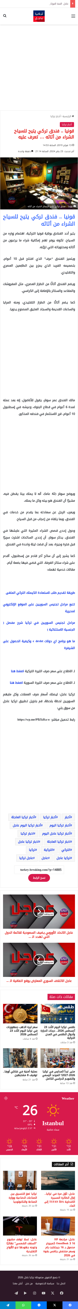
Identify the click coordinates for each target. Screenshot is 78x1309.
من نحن (29, 1283)
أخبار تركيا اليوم (60, 825)
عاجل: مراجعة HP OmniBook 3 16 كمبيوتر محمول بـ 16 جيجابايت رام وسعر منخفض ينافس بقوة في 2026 (59, 1247)
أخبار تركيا (56, 116)
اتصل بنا (61, 1283)
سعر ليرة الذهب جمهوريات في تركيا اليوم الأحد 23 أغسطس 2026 (21, 1031)
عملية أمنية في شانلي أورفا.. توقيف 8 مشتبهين (20, 1073)
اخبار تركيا (27, 833)
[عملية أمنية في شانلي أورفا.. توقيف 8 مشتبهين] (20, 1058)
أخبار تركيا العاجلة (23, 817)
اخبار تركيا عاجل (28, 842)
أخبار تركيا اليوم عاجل (27, 825)
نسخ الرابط (39, 877)
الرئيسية (67, 116)
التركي (66, 850)
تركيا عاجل (63, 858)
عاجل (45, 858)
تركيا (32, 850)
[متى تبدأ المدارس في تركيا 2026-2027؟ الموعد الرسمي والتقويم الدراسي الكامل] (58, 1058)
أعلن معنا (18, 1283)
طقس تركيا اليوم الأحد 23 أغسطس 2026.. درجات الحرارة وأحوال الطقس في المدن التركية (58, 1033)
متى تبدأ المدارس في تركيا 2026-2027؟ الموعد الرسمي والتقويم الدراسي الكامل (58, 1075)
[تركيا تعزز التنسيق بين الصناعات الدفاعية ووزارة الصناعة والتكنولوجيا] (20, 1180)
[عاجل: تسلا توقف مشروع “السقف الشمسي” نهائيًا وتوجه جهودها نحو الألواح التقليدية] (20, 1226)
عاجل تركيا (26, 858)
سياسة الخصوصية (44, 1283)
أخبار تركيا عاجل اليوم (56, 833)
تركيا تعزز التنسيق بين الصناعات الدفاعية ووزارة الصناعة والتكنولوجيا (23, 1197)
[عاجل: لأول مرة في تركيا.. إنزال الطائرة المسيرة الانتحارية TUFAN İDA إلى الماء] (58, 1180)
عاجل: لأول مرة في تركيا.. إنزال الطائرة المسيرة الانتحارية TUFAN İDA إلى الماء (59, 1199)
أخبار (67, 817)
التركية (48, 850)
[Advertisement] (39, 67)
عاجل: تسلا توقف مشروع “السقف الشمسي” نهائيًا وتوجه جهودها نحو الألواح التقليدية (21, 1245)
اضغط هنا (17, 671)
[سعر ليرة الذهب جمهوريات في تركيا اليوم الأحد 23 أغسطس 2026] (20, 1013)
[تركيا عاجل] (39, 16)
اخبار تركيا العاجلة (58, 842)
